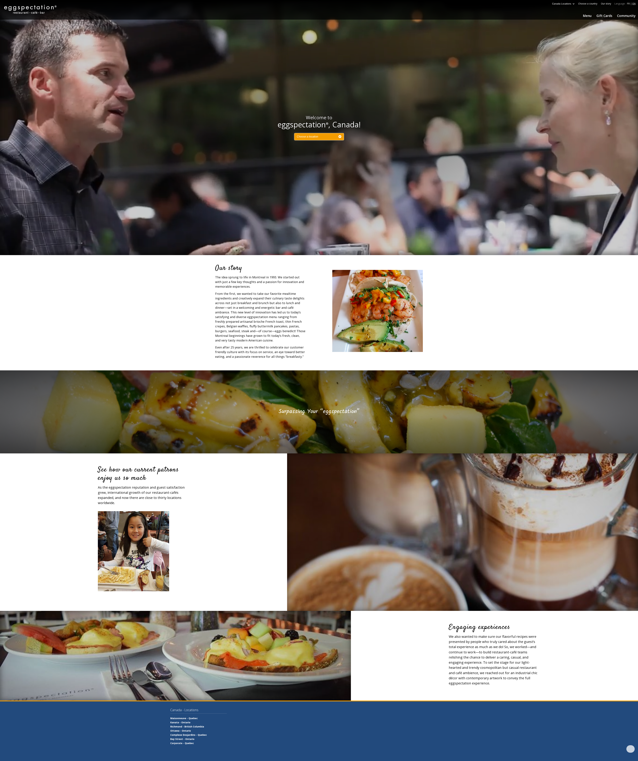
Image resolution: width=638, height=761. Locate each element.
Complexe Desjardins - (188, 734)
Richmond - (187, 726)
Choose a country (587, 3)
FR (628, 3)
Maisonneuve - (184, 718)
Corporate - (182, 743)
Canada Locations (562, 3)
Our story (606, 3)
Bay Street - (182, 739)
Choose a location (307, 136)
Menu (587, 16)
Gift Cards (604, 16)
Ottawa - (180, 730)
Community (626, 16)
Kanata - (180, 722)
